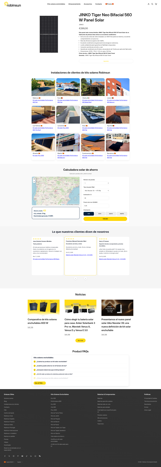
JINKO (81, 24)
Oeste (111, 213)
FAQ (5, 410)
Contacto (98, 4)
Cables (100, 421)
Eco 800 (53, 404)
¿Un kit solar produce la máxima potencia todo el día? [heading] (54, 374)
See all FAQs (40, 383)
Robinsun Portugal (9, 427)
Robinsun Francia (9, 421)
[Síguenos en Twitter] (9, 456)
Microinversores (102, 418)
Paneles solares (102, 415)
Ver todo (80, 340)
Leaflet (62, 204)
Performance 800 (56, 401)
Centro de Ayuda (9, 413)
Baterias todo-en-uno (104, 404)
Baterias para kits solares (105, 401)
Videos (6, 442)
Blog (5, 401)
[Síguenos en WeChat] (40, 456)
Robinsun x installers (10, 433)
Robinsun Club (8, 416)
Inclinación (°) (88, 194)
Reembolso (147, 404)
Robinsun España (9, 419)
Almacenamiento (74, 4)
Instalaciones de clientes (11, 404)
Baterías (100, 398)
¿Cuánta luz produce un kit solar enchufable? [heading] (51, 361)
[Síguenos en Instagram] (13, 456)
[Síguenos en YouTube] (22, 456)
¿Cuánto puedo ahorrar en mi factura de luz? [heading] (51, 366)
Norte (122, 213)
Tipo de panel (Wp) (89, 187)
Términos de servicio (150, 401)
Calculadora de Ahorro (57, 436)
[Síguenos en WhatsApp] (35, 456)
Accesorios (88, 4)
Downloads (7, 445)
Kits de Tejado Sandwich (58, 430)
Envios (146, 407)
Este (99, 213)
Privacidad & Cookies (150, 398)
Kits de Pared (55, 424)
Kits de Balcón (55, 421)
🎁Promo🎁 (109, 4)
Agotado (106, 61)
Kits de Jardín (55, 416)
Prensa (6, 439)
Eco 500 (53, 398)
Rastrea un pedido (9, 436)
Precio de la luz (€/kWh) (90, 202)
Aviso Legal (147, 410)
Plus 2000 (54, 410)
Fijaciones (101, 424)
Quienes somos (8, 398)
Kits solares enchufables (56, 4)
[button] (34, 179)
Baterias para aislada (104, 407)
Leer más (30, 327)
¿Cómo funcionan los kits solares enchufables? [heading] (52, 378)
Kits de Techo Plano (57, 413)
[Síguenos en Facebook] (5, 456)
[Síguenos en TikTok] (27, 456)
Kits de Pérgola (55, 419)
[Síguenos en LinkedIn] (31, 456)
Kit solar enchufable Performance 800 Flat (111, 263)
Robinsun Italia (8, 424)
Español (19, 462)
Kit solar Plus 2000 (63, 128)
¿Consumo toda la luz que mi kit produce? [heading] (50, 370)
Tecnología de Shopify (152, 462)
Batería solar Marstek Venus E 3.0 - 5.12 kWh (46, 255)
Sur (89, 213)
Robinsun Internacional (11, 430)
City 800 (53, 407)
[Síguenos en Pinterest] (18, 456)
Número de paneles (89, 179)
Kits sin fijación (55, 433)
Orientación (87, 210)
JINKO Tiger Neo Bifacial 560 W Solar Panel (101, 53)
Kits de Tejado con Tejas (58, 427)
